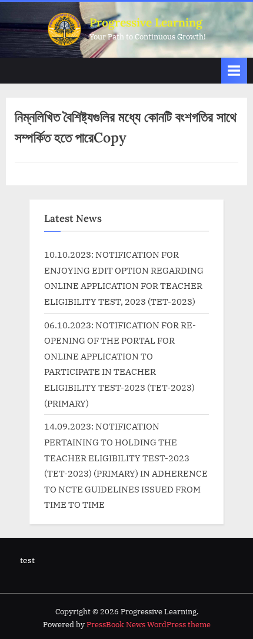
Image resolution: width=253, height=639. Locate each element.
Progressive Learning (145, 22)
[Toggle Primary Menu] (234, 70)
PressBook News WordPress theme (148, 625)
